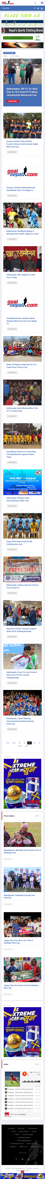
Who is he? (23, 1146)
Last (26, 746)
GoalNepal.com (9, 2)
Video (34, 1131)
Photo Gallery (24, 1131)
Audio (17, 1134)
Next (20, 746)
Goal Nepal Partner (17, 1143)
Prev (14, 743)
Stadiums (13, 1146)
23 (20, 743)
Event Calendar (32, 1143)
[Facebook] (34, 8)
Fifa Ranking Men (24, 1137)
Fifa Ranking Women (24, 1140)
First (7, 743)
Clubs (14, 1131)
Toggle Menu (42, 3)
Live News (11, 1128)
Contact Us (35, 1146)
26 (34, 743)
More (37, 816)
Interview (21, 1128)
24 (24, 743)
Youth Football (28, 1134)
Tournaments (32, 1128)
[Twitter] (38, 8)
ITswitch (27, 1170)
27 (39, 743)
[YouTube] (41, 8)
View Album (7, 859)
